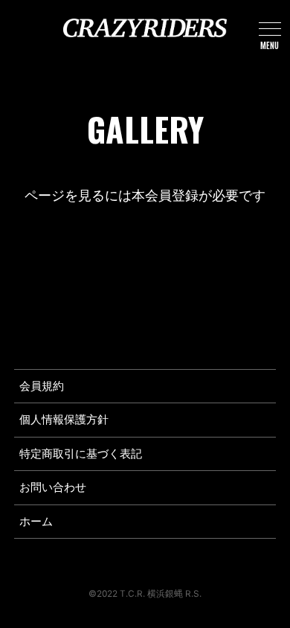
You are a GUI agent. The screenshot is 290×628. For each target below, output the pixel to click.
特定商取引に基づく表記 (80, 454)
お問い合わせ (52, 487)
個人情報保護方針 (64, 419)
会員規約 (41, 386)
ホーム (36, 521)
